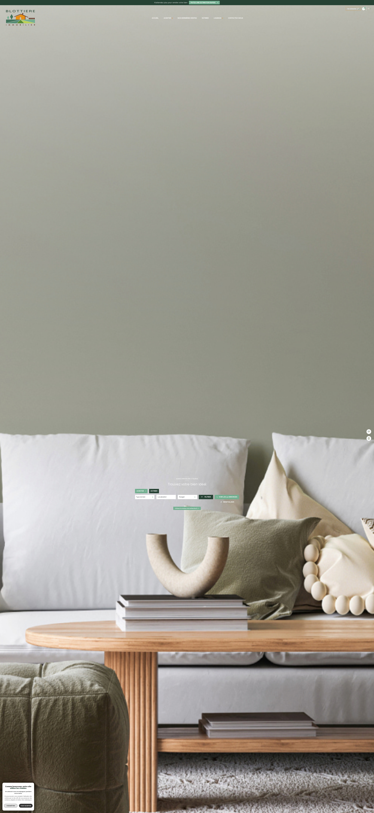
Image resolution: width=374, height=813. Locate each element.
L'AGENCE (217, 18)
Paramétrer (11, 806)
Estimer (154, 491)
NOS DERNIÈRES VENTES (187, 18)
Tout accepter (26, 806)
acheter (167, 18)
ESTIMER (205, 18)
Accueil (155, 18)
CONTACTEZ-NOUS (235, 18)
